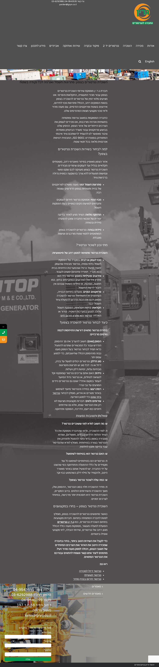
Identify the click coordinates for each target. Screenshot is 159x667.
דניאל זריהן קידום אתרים (144, 665)
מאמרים (96, 586)
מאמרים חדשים (92, 593)
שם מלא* (46, 632)
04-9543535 (71, 1)
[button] (140, 61)
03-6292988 (58, 1)
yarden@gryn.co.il (68, 4)
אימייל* (47, 641)
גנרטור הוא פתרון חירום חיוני (76, 315)
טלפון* (47, 650)
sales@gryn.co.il (38, 615)
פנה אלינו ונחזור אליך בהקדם (35, 627)
